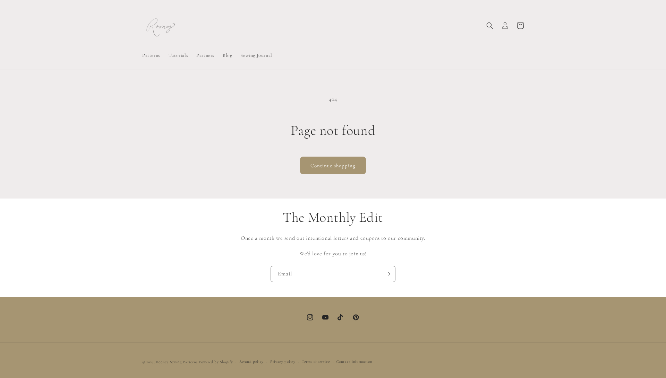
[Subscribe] (387, 274)
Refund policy (251, 361)
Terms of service (316, 361)
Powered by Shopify (216, 362)
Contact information (354, 361)
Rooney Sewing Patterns (177, 362)
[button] (489, 25)
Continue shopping (333, 165)
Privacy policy (283, 361)
